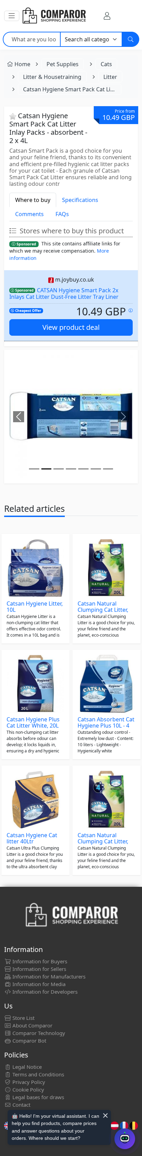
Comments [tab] (29, 214)
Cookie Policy (27, 1089)
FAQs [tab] (62, 214)
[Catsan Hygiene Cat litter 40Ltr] (35, 800)
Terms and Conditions (37, 1074)
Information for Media (38, 984)
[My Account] (107, 16)
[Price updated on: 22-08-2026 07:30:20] (131, 310)
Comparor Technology (38, 1033)
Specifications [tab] (80, 200)
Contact (20, 1104)
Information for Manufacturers (48, 976)
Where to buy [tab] (32, 200)
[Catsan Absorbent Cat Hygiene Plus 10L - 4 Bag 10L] (106, 684)
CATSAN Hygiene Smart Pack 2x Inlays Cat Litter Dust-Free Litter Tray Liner (64, 293)
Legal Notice (26, 1066)
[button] (11, 16)
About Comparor (31, 1025)
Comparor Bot (28, 1040)
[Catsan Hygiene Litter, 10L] (35, 568)
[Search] (130, 39)
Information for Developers (44, 991)
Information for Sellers (38, 968)
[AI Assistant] (124, 1138)
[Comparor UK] (53, 16)
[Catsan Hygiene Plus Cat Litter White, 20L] (35, 684)
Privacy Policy (28, 1081)
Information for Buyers (39, 961)
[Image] (34, 469)
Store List (22, 1017)
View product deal (71, 327)
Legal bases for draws (37, 1097)
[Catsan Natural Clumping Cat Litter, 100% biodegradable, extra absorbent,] (106, 568)
